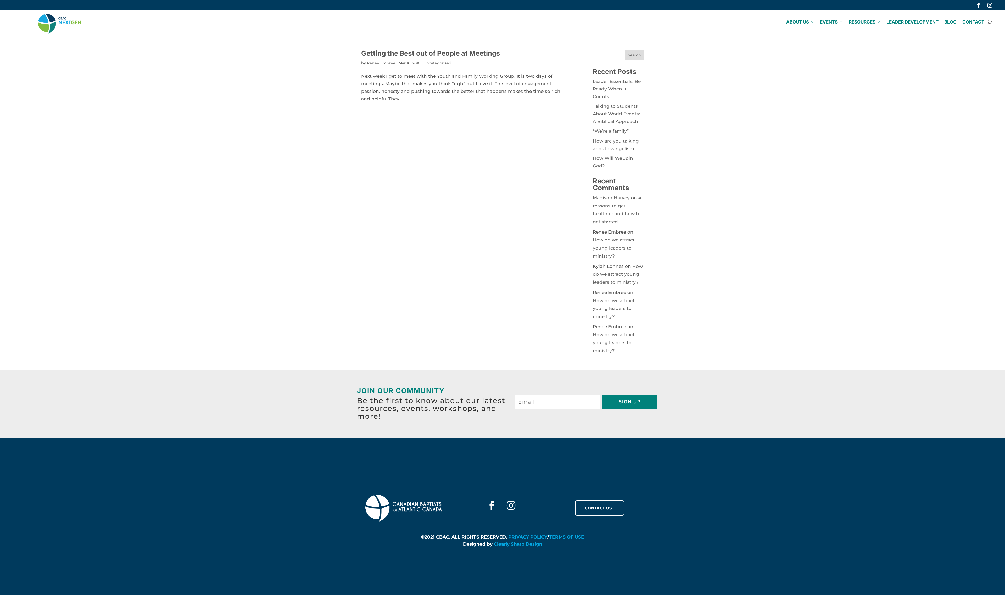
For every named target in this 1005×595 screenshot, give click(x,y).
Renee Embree (381, 63)
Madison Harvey (611, 197)
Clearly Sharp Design (518, 544)
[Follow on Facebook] (978, 5)
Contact (973, 22)
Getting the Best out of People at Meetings (430, 53)
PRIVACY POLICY (527, 537)
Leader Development (912, 22)
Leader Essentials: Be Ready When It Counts (617, 89)
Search (634, 55)
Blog (950, 22)
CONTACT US (598, 508)
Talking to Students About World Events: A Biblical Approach (616, 114)
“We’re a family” (611, 131)
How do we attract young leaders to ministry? (614, 247)
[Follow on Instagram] (990, 5)
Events (829, 22)
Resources (862, 22)
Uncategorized (437, 63)
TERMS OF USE (566, 537)
